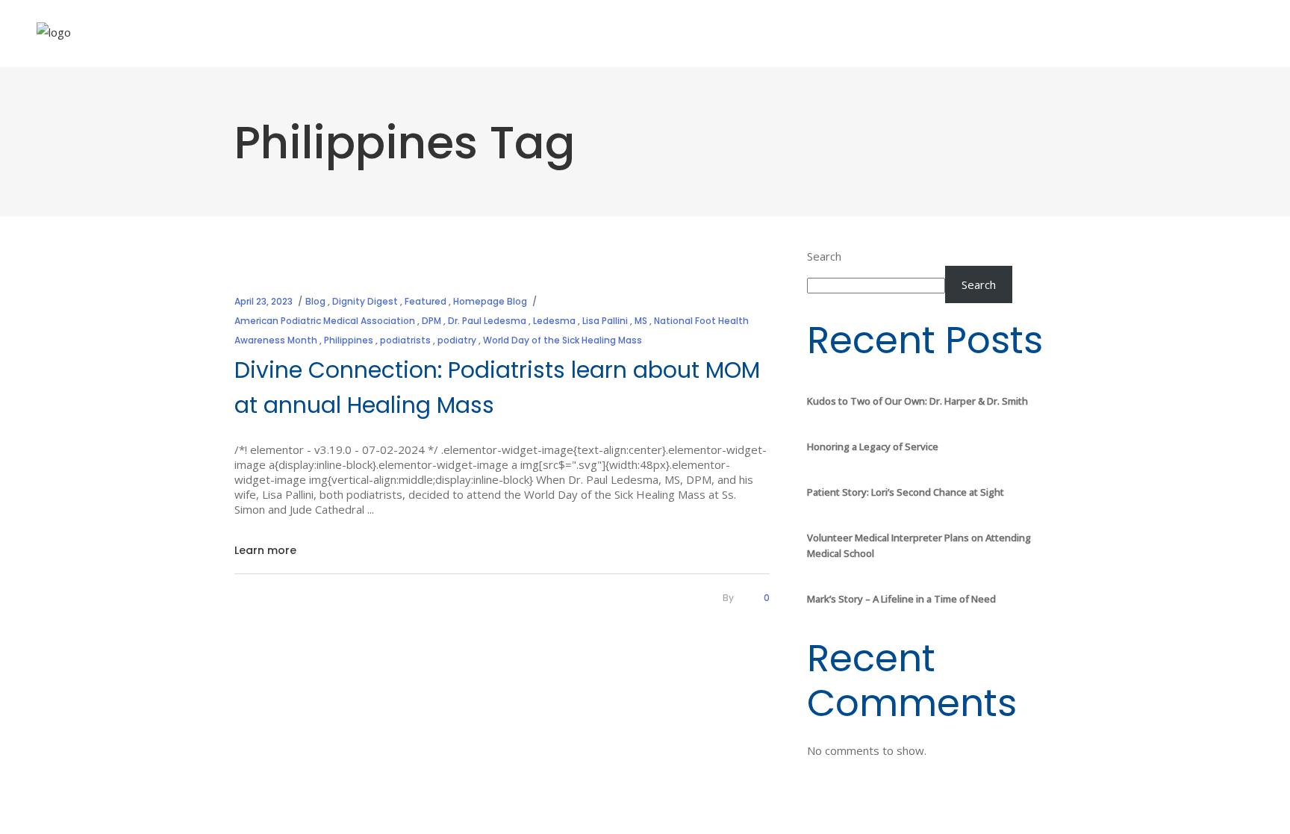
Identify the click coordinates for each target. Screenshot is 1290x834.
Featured (425, 301)
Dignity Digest (365, 301)
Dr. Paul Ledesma (487, 320)
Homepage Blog (490, 301)
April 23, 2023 (263, 301)
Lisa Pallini (605, 320)
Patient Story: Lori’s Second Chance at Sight (905, 492)
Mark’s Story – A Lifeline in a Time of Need (901, 599)
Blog (315, 301)
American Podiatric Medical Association (324, 320)
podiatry (456, 340)
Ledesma (554, 320)
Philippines (348, 340)
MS (641, 320)
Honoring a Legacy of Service (872, 446)
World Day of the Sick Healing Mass (562, 340)
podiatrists (405, 340)
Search (824, 256)
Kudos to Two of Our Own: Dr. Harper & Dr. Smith (917, 401)
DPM (431, 320)
